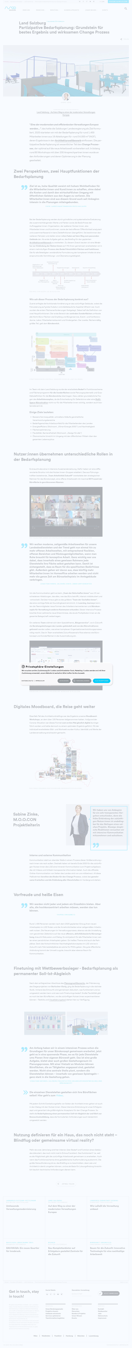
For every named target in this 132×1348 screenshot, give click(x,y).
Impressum (40, 681)
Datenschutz (27, 681)
